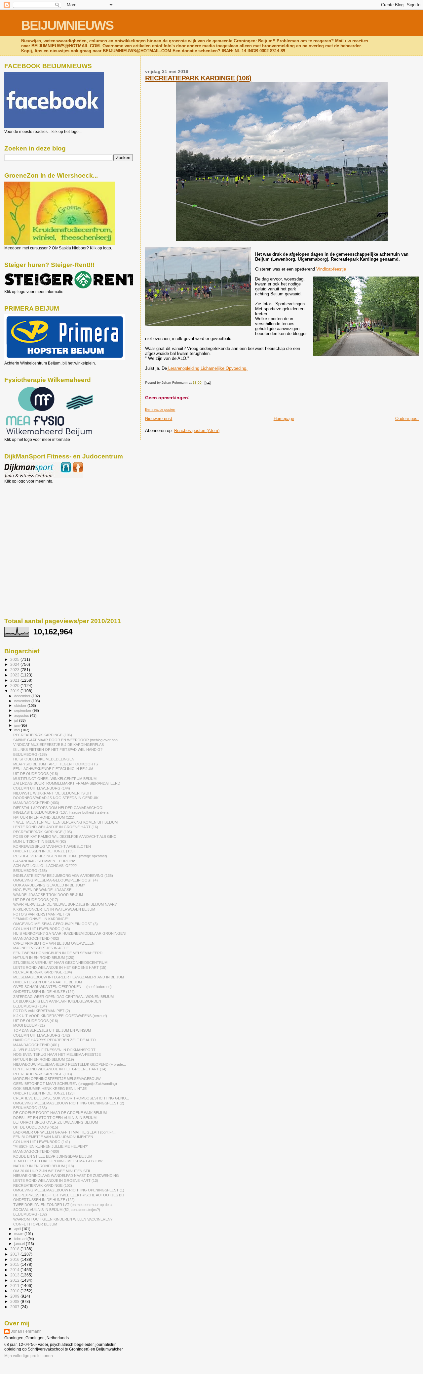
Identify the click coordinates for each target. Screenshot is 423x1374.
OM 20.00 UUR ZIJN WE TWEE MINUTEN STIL (52, 1171)
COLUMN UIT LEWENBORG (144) (41, 788)
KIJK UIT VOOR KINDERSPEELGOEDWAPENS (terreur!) (60, 1016)
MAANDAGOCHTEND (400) (36, 1151)
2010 (15, 1291)
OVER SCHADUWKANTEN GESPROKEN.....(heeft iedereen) (62, 987)
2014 (15, 1269)
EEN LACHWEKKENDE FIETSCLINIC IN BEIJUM (53, 769)
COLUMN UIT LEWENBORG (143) (41, 929)
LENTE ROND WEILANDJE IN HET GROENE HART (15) (59, 967)
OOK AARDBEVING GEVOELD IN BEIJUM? (49, 885)
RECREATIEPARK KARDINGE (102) (42, 1185)
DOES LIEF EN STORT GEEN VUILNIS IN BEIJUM (54, 1118)
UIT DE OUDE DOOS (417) (35, 900)
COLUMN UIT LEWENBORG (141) (41, 1142)
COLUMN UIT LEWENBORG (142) (41, 1035)
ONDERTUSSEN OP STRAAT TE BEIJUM (47, 982)
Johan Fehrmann (26, 1331)
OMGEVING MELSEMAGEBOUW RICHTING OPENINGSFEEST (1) (68, 1190)
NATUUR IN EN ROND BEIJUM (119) (43, 1059)
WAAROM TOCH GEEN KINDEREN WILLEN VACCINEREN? (62, 1219)
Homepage (284, 418)
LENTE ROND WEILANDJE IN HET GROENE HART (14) (59, 1069)
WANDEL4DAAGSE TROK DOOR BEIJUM (48, 895)
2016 (15, 1259)
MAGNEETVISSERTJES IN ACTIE (41, 948)
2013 (15, 1275)
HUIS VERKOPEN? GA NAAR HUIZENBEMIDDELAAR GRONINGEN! (69, 933)
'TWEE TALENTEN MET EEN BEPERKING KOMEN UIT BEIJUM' (65, 822)
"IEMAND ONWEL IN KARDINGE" (40, 919)
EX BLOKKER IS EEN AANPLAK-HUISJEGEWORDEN (57, 1001)
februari (20, 1239)
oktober (20, 706)
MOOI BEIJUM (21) (29, 1025)
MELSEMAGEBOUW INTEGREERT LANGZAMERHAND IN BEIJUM (68, 977)
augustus (22, 715)
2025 (15, 659)
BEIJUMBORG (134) (30, 1006)
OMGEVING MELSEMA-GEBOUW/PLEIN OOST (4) (55, 880)
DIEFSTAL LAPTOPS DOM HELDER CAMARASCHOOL (58, 808)
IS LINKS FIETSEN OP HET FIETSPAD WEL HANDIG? (57, 749)
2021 (15, 680)
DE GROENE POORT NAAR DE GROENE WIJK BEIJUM (60, 1113)
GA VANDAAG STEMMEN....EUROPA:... (45, 861)
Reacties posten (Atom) (196, 430)
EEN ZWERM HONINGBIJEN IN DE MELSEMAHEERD (57, 953)
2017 (15, 1254)
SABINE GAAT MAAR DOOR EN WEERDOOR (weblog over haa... (67, 740)
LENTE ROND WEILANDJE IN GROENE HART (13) (55, 1180)
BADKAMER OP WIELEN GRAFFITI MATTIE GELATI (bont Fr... (64, 1132)
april (18, 1229)
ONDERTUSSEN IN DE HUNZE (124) (44, 992)
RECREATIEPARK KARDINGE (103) (42, 1074)
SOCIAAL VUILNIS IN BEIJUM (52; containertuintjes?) (56, 1210)
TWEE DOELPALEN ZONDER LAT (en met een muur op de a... (64, 1205)
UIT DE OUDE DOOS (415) (35, 1127)
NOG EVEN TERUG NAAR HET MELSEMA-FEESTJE (57, 1054)
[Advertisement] (34, 519)
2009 (15, 1296)
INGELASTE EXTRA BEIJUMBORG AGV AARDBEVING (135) (63, 876)
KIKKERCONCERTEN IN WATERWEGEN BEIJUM (54, 909)
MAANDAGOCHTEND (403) (36, 803)
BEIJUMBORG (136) (30, 871)
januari (20, 1244)
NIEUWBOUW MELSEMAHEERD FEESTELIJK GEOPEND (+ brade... (69, 1064)
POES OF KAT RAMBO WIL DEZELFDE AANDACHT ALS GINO (65, 836)
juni (17, 725)
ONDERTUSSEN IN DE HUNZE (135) (44, 851)
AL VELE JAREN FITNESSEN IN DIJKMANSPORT (54, 1050)
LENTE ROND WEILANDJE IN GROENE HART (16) (55, 827)
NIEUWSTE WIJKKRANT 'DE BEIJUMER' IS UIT (52, 793)
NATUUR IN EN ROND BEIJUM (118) (43, 1166)
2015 (15, 1264)
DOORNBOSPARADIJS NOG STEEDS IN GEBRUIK (55, 798)
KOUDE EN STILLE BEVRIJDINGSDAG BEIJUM (52, 1156)
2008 (15, 1301)
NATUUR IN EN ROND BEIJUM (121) (43, 817)
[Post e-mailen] (206, 382)
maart (19, 1234)
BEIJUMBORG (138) (30, 754)
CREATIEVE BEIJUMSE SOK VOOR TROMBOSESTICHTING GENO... (71, 1098)
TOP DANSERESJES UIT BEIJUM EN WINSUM (52, 1030)
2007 (15, 1307)
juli (16, 720)
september (23, 710)
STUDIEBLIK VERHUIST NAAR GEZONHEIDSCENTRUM (60, 963)
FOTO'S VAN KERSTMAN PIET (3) (41, 914)
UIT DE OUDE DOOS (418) (35, 774)
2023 (15, 669)
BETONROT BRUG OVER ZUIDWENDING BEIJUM (55, 1122)
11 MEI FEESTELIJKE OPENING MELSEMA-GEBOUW (57, 1161)
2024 (15, 664)
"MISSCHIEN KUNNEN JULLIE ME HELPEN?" (50, 1146)
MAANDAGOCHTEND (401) (36, 1045)
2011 (15, 1285)
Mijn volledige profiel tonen (28, 1355)
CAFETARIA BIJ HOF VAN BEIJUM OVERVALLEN (54, 943)
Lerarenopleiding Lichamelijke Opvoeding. (207, 368)
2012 (15, 1280)
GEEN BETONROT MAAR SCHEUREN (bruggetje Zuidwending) (65, 1084)
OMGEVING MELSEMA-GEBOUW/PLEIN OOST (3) (55, 924)
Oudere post (407, 418)
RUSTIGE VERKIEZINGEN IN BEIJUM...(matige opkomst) (60, 856)
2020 (15, 685)
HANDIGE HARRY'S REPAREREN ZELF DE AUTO (54, 1040)
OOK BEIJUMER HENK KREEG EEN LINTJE (50, 1089)
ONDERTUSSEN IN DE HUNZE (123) (44, 1093)
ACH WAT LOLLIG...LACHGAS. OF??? (45, 866)
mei (17, 730)
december (22, 696)
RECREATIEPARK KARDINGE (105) (42, 832)
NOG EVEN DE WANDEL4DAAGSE (42, 890)
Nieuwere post (158, 418)
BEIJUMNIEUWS (67, 25)
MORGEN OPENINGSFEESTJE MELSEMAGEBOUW (56, 1079)
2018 (15, 1249)
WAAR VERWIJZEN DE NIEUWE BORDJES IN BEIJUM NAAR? (65, 904)
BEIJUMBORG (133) (30, 1108)
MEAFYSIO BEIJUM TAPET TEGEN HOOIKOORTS (55, 764)
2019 (15, 691)
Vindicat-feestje (331, 269)
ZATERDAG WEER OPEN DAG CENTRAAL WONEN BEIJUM (63, 997)
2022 (15, 675)
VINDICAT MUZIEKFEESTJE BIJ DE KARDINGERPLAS (58, 745)
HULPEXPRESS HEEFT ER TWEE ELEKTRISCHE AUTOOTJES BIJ (68, 1195)
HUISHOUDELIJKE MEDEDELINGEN (43, 759)
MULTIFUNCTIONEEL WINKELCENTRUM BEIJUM (54, 779)
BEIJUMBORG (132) (30, 1214)
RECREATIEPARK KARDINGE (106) (198, 78)
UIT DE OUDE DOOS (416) (35, 1021)
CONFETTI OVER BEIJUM (35, 1224)
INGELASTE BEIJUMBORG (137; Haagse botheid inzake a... (62, 812)
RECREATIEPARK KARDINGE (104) (42, 972)
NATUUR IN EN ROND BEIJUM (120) (43, 958)
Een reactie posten (160, 409)
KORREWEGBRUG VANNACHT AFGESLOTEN (52, 846)
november (22, 701)
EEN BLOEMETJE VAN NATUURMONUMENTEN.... (55, 1137)
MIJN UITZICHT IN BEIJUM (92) (39, 841)
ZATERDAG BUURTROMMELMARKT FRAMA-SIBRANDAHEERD (66, 783)
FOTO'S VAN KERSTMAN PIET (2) (41, 1011)
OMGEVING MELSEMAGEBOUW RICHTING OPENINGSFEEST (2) (68, 1103)
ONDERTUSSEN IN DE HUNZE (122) (44, 1200)
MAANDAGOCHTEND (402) (36, 938)
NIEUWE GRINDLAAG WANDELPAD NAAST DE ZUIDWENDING (66, 1176)
